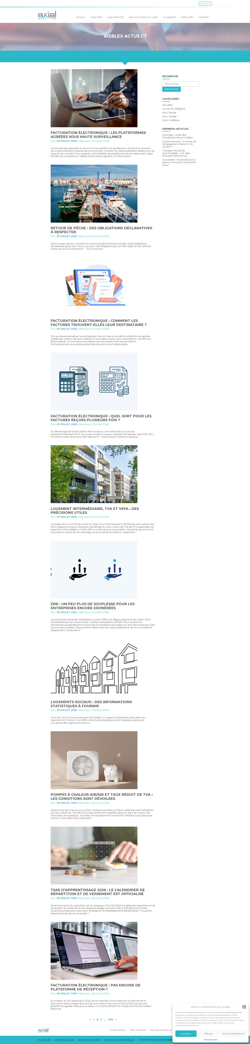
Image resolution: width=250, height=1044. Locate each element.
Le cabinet (169, 17)
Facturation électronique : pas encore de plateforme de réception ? (95, 987)
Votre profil (118, 1030)
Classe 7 (172, 1040)
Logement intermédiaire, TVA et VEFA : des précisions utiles (95, 511)
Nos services (115, 17)
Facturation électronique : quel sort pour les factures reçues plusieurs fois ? (101, 418)
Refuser (208, 1033)
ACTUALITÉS (187, 17)
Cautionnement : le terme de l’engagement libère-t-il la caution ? (179, 144)
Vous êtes (96, 17)
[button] (244, 1006)
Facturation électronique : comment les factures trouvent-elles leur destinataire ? (99, 323)
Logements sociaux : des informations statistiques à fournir (91, 704)
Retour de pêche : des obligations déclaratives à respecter (101, 230)
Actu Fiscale (169, 112)
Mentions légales (210, 1039)
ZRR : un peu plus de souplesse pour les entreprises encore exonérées (93, 606)
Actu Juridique (171, 120)
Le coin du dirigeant (173, 108)
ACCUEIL (80, 17)
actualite (167, 105)
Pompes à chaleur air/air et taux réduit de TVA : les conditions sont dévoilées (102, 796)
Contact (204, 17)
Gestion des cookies (88, 1040)
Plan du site (44, 1040)
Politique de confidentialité (119, 1040)
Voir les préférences (233, 1033)
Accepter (186, 1033)
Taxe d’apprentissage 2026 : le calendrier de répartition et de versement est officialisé (98, 892)
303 (110, 1019)
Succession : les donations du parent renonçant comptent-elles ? (179, 162)
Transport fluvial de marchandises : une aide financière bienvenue (176, 153)
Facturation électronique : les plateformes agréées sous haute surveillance (98, 135)
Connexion (205, 4)
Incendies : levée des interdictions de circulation (177, 136)
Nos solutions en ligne (143, 17)
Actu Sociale (169, 116)
